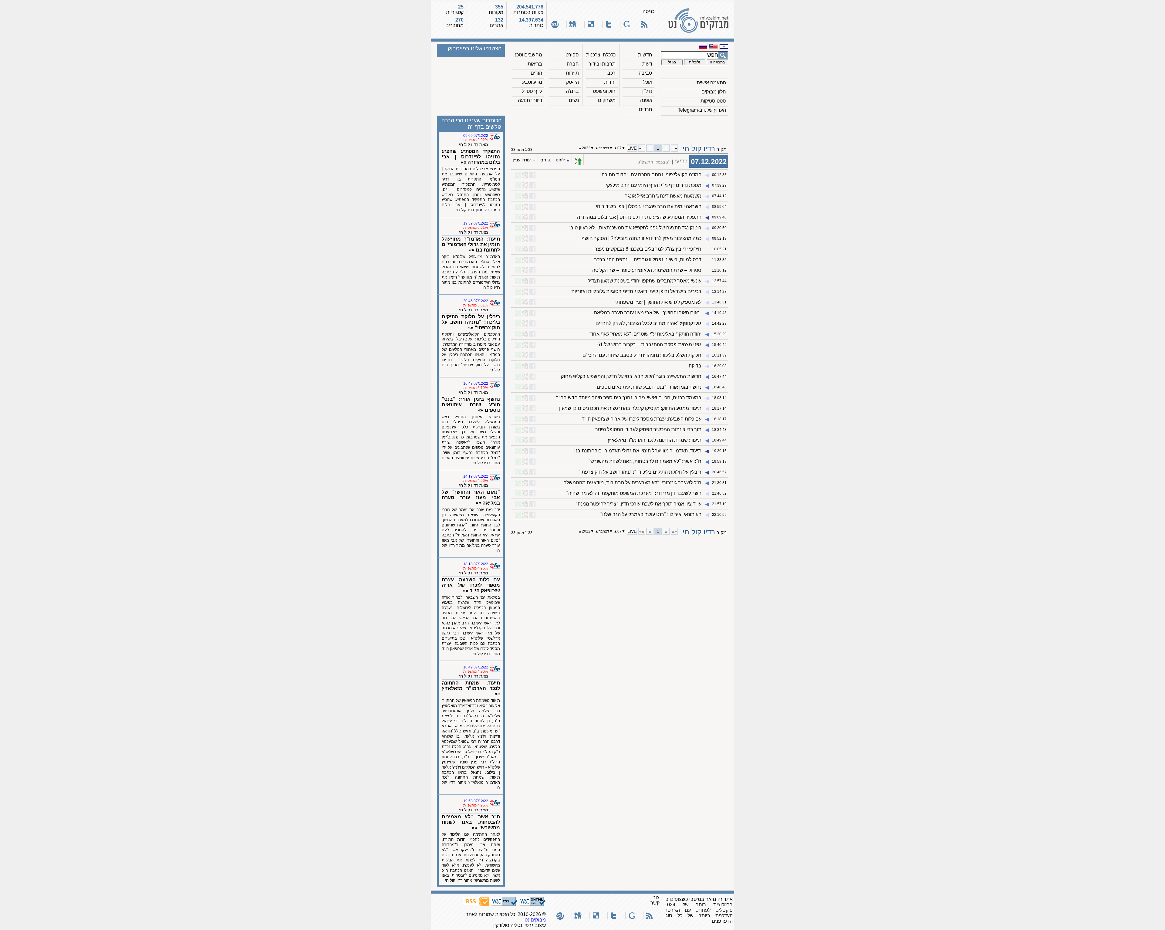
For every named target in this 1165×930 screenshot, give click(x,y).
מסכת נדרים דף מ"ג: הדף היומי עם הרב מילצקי (653, 185)
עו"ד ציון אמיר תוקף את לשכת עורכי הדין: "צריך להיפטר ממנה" (638, 503)
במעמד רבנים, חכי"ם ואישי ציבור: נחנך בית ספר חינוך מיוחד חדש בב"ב (628, 397)
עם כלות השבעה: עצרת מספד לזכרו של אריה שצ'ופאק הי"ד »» (471, 585)
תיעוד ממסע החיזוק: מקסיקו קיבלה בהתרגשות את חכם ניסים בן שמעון (630, 408)
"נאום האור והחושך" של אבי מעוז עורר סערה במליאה (647, 312)
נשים (574, 100)
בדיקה (695, 365)
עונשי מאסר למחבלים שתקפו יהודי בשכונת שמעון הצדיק (644, 280)
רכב (611, 73)
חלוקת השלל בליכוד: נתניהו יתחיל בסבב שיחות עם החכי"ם (641, 355)
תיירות (572, 73)
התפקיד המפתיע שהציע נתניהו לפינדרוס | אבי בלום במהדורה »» (471, 157)
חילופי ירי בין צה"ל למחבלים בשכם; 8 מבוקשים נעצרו (647, 249)
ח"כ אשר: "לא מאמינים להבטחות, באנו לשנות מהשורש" (645, 461)
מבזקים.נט (535, 919)
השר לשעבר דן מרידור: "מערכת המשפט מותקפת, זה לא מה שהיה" (633, 493)
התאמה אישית (711, 82)
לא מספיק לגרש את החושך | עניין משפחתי (658, 302)
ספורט (572, 54)
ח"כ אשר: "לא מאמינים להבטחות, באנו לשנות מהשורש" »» (471, 822)
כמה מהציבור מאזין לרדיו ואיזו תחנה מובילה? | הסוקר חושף (641, 238)
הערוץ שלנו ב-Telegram (702, 110)
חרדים (645, 109)
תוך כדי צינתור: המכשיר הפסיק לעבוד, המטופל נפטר (648, 429)
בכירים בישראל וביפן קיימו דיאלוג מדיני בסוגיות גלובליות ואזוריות (636, 291)
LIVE (632, 148)
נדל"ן (647, 91)
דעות (647, 63)
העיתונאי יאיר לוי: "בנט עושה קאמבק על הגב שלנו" (650, 514)
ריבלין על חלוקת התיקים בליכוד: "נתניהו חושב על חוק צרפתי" (640, 472)
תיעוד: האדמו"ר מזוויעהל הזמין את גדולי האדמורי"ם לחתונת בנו (637, 450)
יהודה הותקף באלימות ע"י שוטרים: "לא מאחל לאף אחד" (645, 333)
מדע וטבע (532, 82)
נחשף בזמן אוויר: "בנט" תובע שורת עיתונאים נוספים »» (471, 405)
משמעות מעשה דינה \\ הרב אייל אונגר (663, 195)
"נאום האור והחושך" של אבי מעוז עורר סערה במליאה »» (471, 497)
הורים (536, 73)
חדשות (645, 54)
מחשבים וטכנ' (528, 54)
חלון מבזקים (713, 91)
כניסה (648, 11)
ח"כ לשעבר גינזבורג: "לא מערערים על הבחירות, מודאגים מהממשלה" (631, 482)
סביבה (645, 73)
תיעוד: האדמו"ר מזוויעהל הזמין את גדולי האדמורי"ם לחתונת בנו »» (471, 244)
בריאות (535, 63)
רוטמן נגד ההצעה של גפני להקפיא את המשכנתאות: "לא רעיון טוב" (635, 227)
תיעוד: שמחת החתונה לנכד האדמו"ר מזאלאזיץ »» (471, 688)
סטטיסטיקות (713, 100)
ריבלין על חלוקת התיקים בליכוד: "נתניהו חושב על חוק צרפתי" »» (471, 322)
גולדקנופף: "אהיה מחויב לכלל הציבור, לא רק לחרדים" (647, 323)
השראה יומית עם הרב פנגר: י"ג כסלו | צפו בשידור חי (648, 206)
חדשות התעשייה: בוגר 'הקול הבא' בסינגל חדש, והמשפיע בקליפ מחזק (631, 376)
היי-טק (572, 82)
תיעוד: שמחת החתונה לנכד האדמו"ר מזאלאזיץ (654, 440)
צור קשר (655, 900)
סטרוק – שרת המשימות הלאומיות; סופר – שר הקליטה (646, 270)
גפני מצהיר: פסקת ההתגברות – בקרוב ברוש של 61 (649, 344)
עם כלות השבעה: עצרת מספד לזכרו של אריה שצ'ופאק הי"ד (641, 418)
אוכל (647, 82)
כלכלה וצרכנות (601, 54)
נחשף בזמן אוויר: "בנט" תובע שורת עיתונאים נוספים (649, 387)
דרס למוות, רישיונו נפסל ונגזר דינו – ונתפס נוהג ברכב (647, 259)
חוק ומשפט (604, 91)
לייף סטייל (532, 91)
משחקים (607, 100)
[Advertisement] (620, 128)
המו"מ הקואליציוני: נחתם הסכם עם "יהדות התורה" (650, 174)
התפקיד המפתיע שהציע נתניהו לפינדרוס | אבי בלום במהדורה (639, 217)
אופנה (646, 100)
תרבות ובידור (602, 63)
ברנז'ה (572, 91)
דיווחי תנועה (530, 100)
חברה (573, 63)
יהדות (610, 82)
